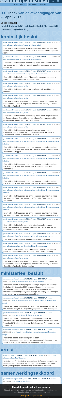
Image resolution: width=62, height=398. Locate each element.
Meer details (37, 396)
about (23, 4)
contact (43, 4)
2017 (17, 17)
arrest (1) (53, 26)
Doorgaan (25, 395)
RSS (16, 4)
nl (53, 1)
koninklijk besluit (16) (12, 26)
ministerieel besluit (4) (36, 26)
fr (58, 1)
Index (12, 13)
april (9, 17)
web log (32, 4)
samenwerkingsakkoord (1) (15, 29)
